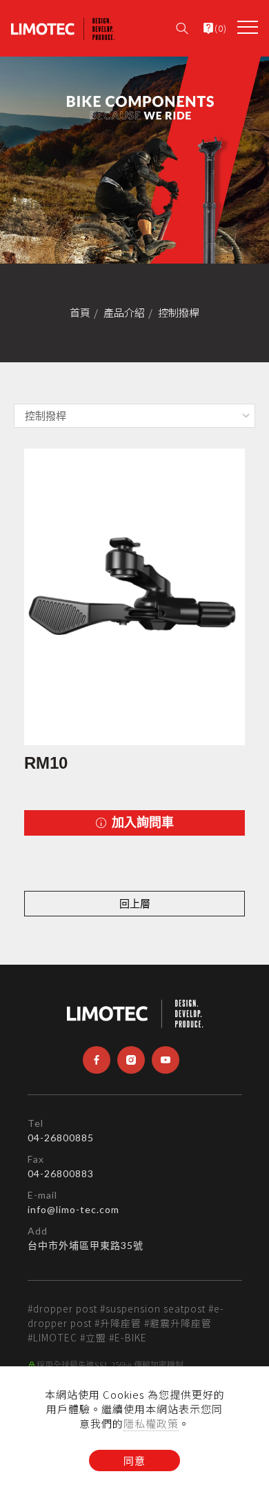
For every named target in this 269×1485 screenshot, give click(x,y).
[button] (182, 24)
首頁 (80, 312)
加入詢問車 (141, 822)
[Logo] (62, 28)
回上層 (134, 903)
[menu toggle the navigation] (247, 27)
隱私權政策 (151, 1423)
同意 (134, 1460)
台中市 (43, 1245)
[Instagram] (131, 1060)
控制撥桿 (178, 312)
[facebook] (96, 1060)
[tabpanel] (134, 160)
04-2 (39, 1137)
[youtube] (165, 1060)
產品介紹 (124, 312)
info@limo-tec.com (73, 1209)
